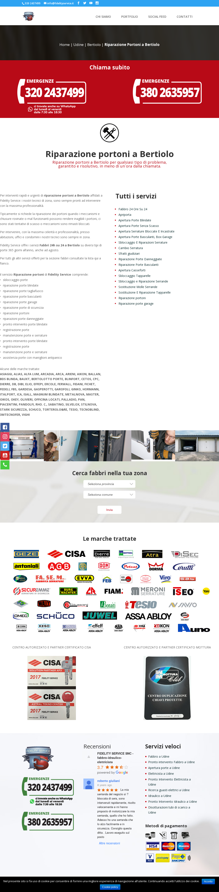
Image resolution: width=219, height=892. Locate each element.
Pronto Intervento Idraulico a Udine (172, 801)
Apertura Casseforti (131, 270)
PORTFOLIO (129, 17)
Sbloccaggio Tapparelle (134, 276)
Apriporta (124, 215)
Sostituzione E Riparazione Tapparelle (144, 292)
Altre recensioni (109, 843)
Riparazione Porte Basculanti (138, 265)
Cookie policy (110, 887)
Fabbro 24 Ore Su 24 (132, 209)
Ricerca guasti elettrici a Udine (169, 790)
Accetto (208, 881)
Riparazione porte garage (136, 303)
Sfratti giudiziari (129, 253)
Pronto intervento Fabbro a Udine (171, 762)
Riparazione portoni (132, 298)
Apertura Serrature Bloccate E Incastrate (146, 231)
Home (64, 44)
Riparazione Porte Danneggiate (140, 259)
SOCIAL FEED (157, 17)
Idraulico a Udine (159, 796)
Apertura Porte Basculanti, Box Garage (145, 237)
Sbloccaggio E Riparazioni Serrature (142, 242)
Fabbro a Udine (158, 756)
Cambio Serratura (130, 248)
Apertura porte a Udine (164, 768)
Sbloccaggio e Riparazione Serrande (143, 281)
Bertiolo (94, 44)
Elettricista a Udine (161, 773)
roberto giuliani (108, 781)
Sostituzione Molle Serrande (137, 287)
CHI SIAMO (103, 17)
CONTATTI (184, 17)
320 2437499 (32, 3)
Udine (78, 44)
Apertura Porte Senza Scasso (138, 226)
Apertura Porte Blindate (134, 220)
